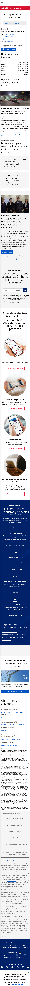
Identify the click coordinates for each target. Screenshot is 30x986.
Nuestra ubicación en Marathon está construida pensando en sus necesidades (15, 159)
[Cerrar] (28, 972)
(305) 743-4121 (7, 39)
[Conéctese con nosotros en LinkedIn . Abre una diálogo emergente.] (12, 967)
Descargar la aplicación (15, 615)
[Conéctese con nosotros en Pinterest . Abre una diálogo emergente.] (18, 967)
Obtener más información (15, 369)
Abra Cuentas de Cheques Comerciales (12, 637)
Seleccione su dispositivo (12, 290)
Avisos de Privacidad (17, 984)
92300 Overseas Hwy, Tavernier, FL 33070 (12, 725)
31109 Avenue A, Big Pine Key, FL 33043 (12, 712)
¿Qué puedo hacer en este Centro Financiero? (13, 135)
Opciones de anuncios (13, 952)
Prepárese (15, 592)
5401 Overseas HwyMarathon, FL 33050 (8, 35)
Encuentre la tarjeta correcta (15, 545)
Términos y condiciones (15, 304)
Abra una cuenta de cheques (15, 569)
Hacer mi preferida (8, 41)
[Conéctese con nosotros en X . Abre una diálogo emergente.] (23, 967)
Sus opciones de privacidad (8, 955)
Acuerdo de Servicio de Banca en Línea (11, 861)
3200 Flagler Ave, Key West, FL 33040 (11, 739)
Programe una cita (8, 49)
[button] (2, 2)
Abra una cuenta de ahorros (9, 632)
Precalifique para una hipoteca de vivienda (13, 634)
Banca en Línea (6, 640)
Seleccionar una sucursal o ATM (11, 8)
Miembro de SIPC (11, 881)
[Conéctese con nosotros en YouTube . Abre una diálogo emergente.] (28, 967)
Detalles (3, 718)
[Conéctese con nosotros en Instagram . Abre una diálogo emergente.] (7, 967)
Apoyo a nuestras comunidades (13, 23)
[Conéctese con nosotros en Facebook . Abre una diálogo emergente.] (2, 967)
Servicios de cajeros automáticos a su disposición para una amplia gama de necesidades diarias (15, 175)
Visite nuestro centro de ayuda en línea (11, 260)
